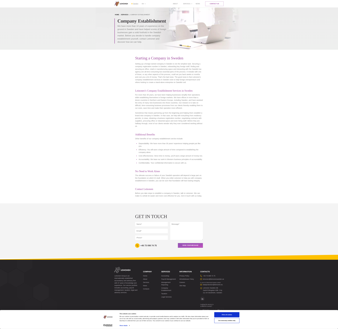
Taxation (164, 294)
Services (186, 3)
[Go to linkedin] (202, 299)
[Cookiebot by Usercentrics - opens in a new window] (108, 325)
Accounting (165, 276)
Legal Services (166, 297)
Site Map (182, 286)
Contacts (146, 289)
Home (117, 14)
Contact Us (214, 3)
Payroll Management (168, 279)
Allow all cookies (227, 314)
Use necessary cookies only (226, 320)
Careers (182, 282)
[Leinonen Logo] (121, 3)
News (198, 3)
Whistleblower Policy (186, 279)
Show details (124, 325)
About (175, 3)
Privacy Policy (184, 276)
